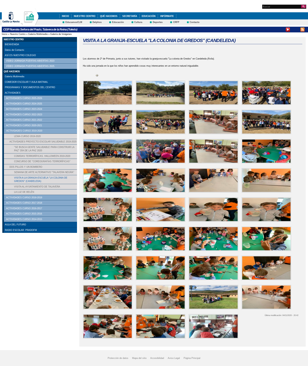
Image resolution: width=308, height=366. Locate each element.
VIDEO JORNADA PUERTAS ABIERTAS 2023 (30, 60)
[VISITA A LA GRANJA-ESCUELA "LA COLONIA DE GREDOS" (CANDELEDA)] (107, 92)
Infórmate (167, 16)
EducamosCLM (73, 22)
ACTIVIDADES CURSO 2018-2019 (24, 197)
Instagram (295, 29)
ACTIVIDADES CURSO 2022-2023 (24, 114)
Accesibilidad (157, 358)
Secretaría (129, 16)
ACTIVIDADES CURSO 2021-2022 (24, 120)
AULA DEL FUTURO (15, 224)
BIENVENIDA (12, 44)
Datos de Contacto (14, 50)
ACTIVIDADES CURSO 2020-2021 (24, 125)
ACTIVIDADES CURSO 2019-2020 (24, 130)
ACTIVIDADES (12, 93)
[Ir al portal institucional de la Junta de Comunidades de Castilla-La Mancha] (15, 23)
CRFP (176, 22)
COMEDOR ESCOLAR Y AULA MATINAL (26, 82)
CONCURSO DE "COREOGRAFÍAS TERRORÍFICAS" (42, 161)
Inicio (4, 34)
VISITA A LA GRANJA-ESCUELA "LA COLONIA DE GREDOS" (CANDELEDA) (40, 179)
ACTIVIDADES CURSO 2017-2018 (24, 203)
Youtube (288, 29)
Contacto (194, 22)
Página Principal (192, 358)
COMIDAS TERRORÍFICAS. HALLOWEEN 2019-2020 (42, 156)
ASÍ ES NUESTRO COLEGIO (20, 55)
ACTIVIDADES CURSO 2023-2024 (24, 109)
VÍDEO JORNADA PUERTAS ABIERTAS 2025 (30, 66)
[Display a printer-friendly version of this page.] (97, 75)
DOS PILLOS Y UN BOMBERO (25, 167)
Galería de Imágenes (61, 34)
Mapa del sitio (139, 358)
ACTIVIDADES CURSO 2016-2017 (24, 208)
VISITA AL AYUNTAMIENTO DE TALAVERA (37, 186)
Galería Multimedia (38, 34)
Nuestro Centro (84, 16)
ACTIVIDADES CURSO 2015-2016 (24, 213)
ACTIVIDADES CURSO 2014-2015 (24, 219)
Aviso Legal (174, 358)
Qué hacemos (108, 16)
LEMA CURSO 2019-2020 (27, 136)
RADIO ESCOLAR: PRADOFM (21, 230)
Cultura (138, 22)
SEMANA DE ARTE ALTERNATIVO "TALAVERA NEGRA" (44, 172)
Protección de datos (118, 358)
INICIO (65, 16)
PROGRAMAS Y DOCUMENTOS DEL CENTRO (30, 87)
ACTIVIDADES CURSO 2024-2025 (24, 103)
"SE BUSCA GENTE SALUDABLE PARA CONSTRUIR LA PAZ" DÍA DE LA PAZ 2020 (44, 149)
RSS (302, 29)
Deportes (158, 22)
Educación (148, 16)
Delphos (97, 22)
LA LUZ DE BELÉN (24, 192)
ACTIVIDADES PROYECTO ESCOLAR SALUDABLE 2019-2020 (42, 141)
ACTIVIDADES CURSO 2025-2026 (24, 98)
